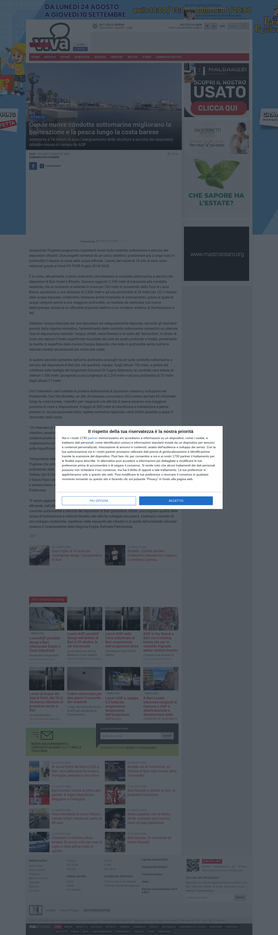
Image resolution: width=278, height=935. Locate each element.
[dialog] (139, 467)
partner (93, 437)
